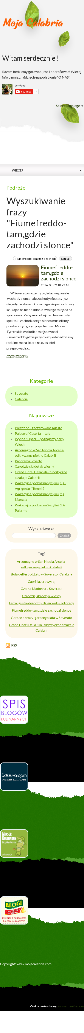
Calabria (21, 399)
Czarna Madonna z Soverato (41, 588)
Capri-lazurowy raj (41, 581)
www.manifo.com (71, 1006)
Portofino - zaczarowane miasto (38, 428)
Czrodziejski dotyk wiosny (34, 466)
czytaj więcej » (17, 356)
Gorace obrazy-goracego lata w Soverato (41, 617)
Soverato (21, 393)
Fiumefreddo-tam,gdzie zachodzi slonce (58, 272)
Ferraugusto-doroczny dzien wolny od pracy (41, 603)
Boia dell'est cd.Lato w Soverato (34, 574)
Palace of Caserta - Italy (32, 433)
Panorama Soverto (28, 461)
